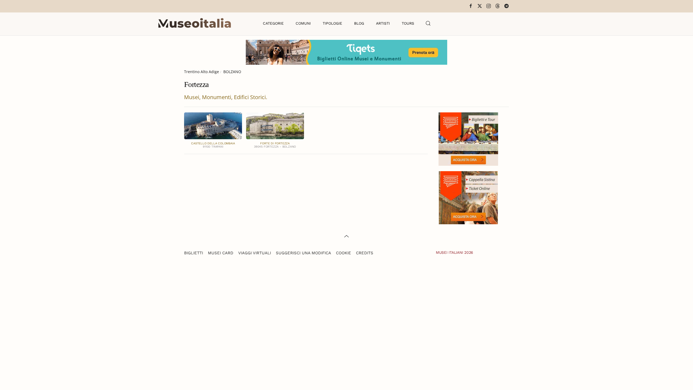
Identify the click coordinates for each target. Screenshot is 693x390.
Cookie (343, 253)
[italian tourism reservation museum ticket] (346, 52)
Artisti (383, 23)
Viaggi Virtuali (254, 253)
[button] (428, 23)
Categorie (273, 23)
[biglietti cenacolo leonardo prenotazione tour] (468, 138)
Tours (408, 23)
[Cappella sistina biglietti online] (468, 197)
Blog (359, 23)
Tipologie (332, 23)
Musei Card (220, 253)
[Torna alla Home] (194, 23)
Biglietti (193, 253)
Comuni (303, 23)
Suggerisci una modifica (303, 253)
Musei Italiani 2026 (454, 252)
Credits (364, 253)
